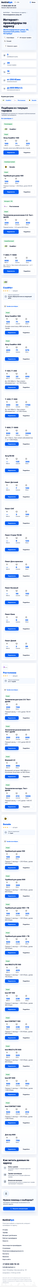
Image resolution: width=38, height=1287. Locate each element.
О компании (6, 1248)
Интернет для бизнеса (10, 1235)
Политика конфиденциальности (13, 1251)
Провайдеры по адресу (19, 12)
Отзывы (5, 1230)
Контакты (6, 1254)
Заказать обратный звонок (8, 7)
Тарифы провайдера (12, 306)
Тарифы (5, 1232)
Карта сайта (7, 1259)
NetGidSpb (6, 12)
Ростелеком (21, 100)
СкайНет (8, 100)
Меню (33, 2)
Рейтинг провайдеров (10, 1238)
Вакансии (6, 1256)
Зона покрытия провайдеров (12, 1245)
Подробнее (27, 152)
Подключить (11, 152)
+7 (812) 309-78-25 (11, 1264)
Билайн (34, 100)
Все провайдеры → (7, 118)
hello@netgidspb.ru (9, 1267)
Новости (5, 1241)
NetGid (6, 2)
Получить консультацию (20, 1208)
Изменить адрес (12, 46)
